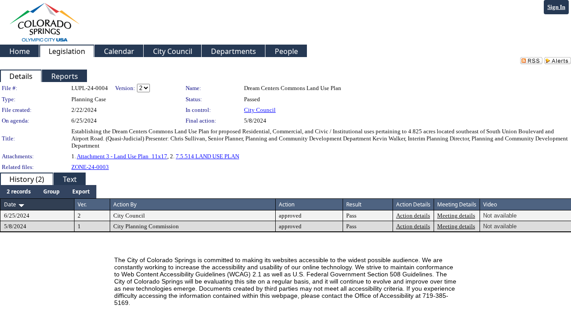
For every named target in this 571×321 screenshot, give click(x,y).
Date (10, 204)
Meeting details (456, 215)
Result (353, 204)
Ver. (82, 204)
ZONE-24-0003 (90, 167)
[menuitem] (18, 191)
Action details (413, 215)
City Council (260, 110)
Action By (125, 204)
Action (286, 204)
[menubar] (48, 191)
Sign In (556, 7)
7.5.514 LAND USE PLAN (207, 156)
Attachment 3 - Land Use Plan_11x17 (122, 156)
